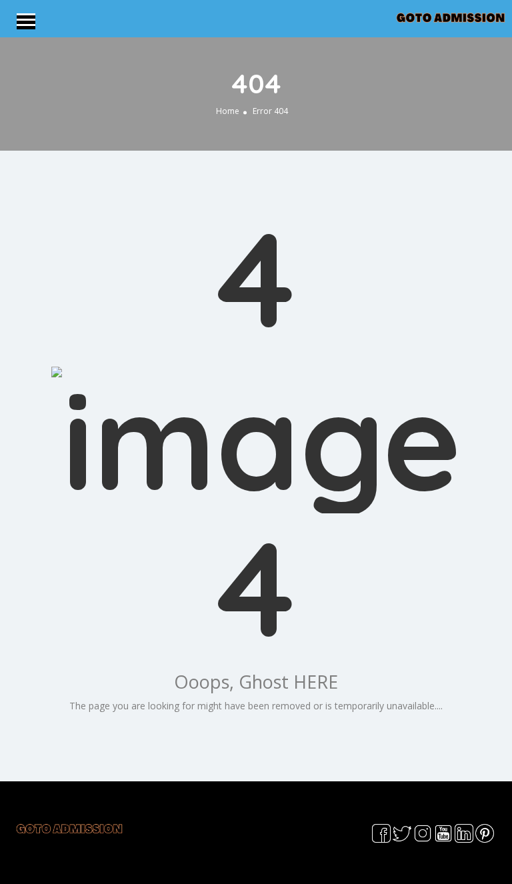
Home (227, 110)
